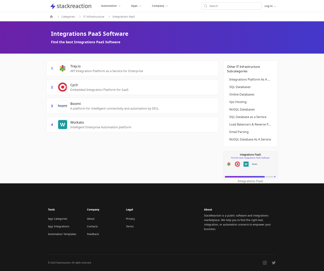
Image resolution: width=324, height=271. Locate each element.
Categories (68, 16)
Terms (130, 226)
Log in (270, 6)
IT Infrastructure (93, 16)
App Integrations (58, 226)
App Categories (57, 218)
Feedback (93, 234)
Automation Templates (62, 234)
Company (158, 5)
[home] (51, 16)
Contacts (92, 226)
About (90, 218)
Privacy (130, 218)
